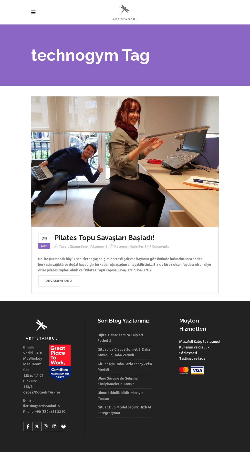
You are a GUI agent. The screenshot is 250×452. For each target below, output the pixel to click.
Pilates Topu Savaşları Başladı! (104, 238)
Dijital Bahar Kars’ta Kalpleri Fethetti (120, 338)
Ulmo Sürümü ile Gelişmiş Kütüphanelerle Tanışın (118, 381)
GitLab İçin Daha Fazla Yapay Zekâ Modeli (125, 366)
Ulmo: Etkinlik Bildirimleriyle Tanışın (120, 395)
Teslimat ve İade (192, 358)
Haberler (136, 246)
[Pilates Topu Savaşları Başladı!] (125, 161)
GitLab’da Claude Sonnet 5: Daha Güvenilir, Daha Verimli (124, 352)
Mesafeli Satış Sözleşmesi (199, 342)
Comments (160, 246)
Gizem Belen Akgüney (87, 246)
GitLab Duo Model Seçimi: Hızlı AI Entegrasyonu (124, 410)
